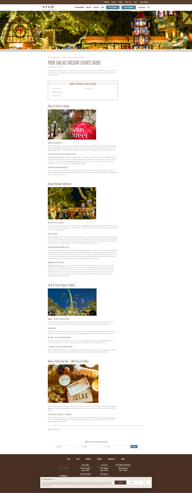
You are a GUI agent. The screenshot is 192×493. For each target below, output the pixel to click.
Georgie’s (95, 150)
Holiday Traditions (58, 92)
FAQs (68, 459)
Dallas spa (67, 408)
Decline (144, 482)
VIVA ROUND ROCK (85, 474)
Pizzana (69, 150)
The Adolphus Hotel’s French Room (91, 225)
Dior (73, 172)
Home (49, 57)
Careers (88, 459)
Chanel (55, 172)
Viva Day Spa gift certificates (105, 417)
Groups (120, 2)
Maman (68, 322)
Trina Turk (89, 159)
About (135, 2)
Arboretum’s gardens (84, 250)
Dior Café (114, 172)
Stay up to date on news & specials (96, 441)
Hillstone (101, 340)
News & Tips (56, 57)
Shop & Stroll (57, 88)
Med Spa (88, 7)
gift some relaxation (70, 161)
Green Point (51, 150)
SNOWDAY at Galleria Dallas (56, 265)
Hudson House (84, 333)
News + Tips (128, 2)
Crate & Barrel (56, 148)
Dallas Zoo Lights (53, 237)
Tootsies (75, 159)
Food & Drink (56, 96)
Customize (132, 482)
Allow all (120, 482)
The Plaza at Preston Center (56, 157)
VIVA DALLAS (104, 474)
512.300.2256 (141, 7)
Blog (77, 459)
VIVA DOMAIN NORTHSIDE (123, 465)
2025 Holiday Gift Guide (79, 163)
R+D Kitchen (73, 350)
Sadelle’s (104, 172)
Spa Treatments (79, 7)
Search (148, 7)
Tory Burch (66, 172)
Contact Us (111, 459)
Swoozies (81, 159)
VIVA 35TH (104, 465)
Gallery (114, 2)
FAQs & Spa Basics (144, 2)
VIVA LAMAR (85, 465)
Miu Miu (60, 172)
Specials (96, 7)
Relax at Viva (89, 88)
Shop (102, 7)
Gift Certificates (112, 7)
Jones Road (65, 148)
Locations (106, 2)
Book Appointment (128, 7)
